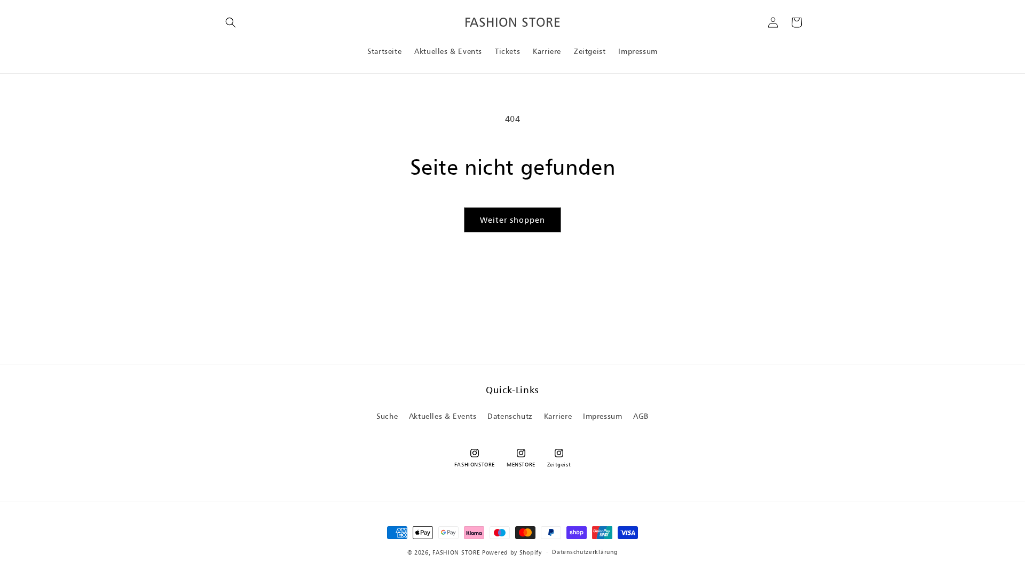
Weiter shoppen (512, 220)
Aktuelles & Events (443, 415)
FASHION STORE (456, 552)
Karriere (558, 415)
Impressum (602, 415)
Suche (387, 415)
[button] (230, 22)
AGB (641, 415)
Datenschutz (510, 415)
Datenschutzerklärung (585, 552)
